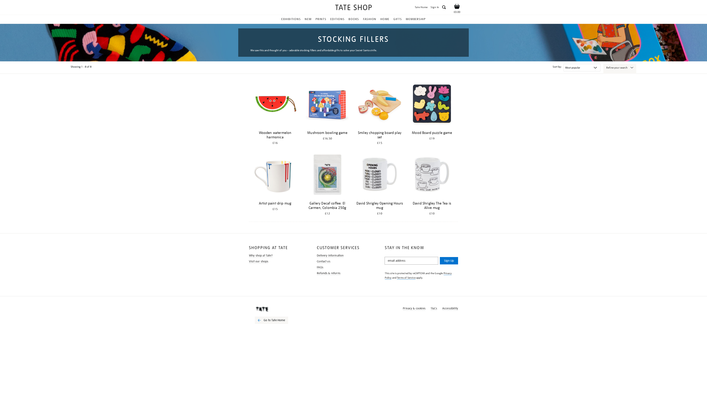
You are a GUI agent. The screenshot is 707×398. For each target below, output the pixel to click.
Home (384, 19)
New (308, 19)
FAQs (320, 267)
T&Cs (434, 308)
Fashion (369, 19)
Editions (337, 19)
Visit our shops (258, 261)
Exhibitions (291, 19)
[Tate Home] (278, 309)
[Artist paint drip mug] (275, 175)
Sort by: (557, 66)
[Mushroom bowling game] (327, 105)
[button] (444, 8)
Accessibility (450, 308)
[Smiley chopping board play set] (379, 105)
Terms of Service (406, 277)
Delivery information (330, 255)
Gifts (397, 19)
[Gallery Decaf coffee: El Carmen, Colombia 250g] (327, 175)
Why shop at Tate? (260, 255)
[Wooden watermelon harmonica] (275, 105)
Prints (321, 19)
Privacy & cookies (414, 308)
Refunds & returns (328, 273)
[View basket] (457, 7)
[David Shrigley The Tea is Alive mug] (432, 175)
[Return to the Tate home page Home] (353, 8)
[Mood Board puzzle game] (432, 105)
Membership (416, 19)
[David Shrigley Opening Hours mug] (379, 175)
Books (354, 19)
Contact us (323, 261)
